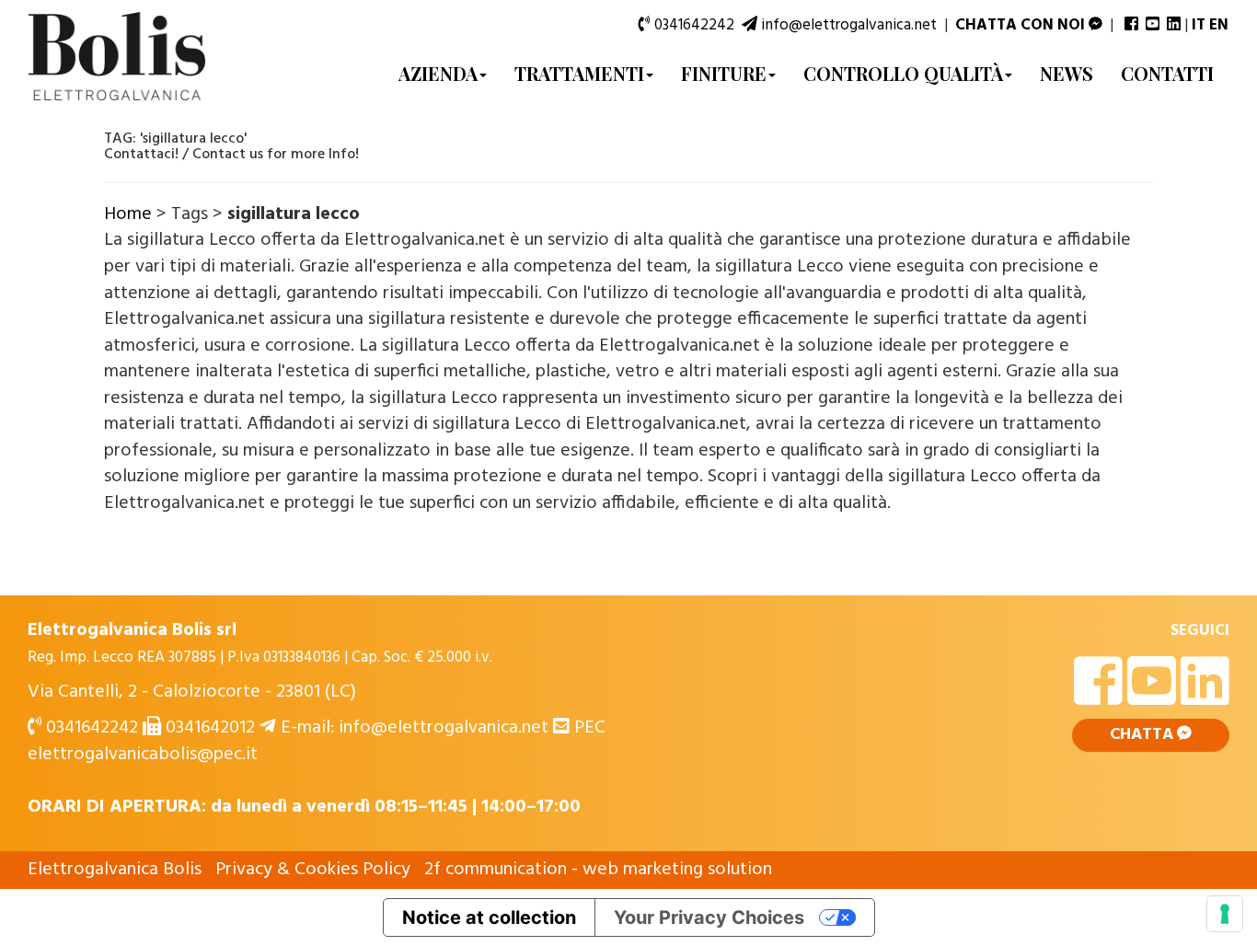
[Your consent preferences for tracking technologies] (1224, 913)
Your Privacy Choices (709, 917)
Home (128, 214)
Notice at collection (489, 917)
